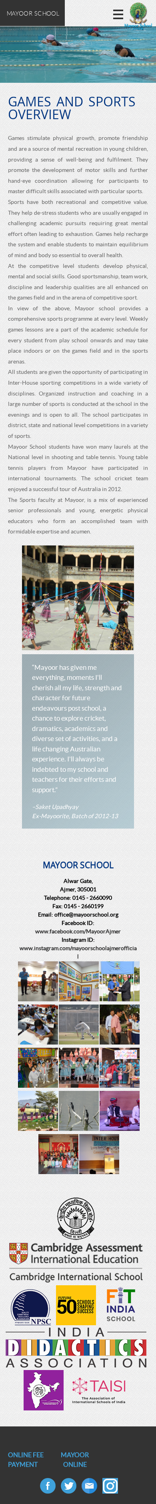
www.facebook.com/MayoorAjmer (78, 931)
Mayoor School (32, 13)
